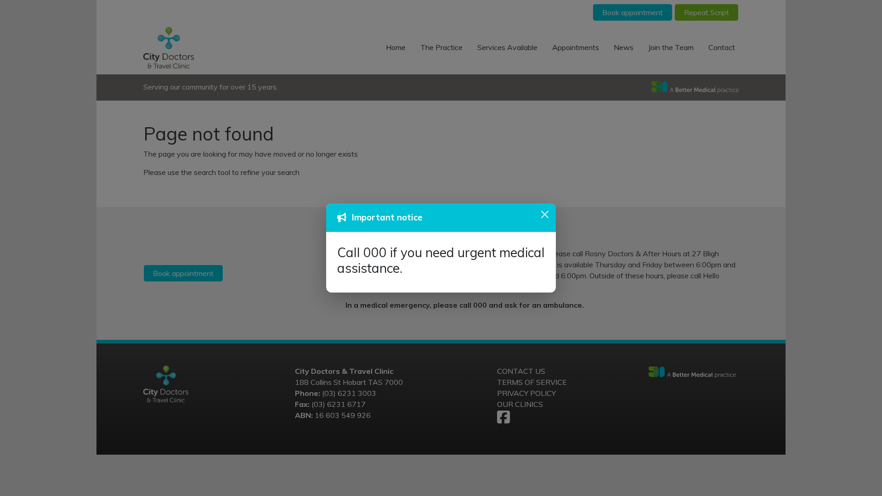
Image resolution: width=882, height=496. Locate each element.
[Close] (544, 214)
